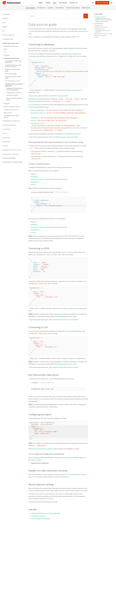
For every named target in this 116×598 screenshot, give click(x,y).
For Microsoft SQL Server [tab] (61, 192)
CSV (5, 52)
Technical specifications (73, 8)
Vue (4, 31)
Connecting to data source (11, 43)
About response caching (100, 35)
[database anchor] (55, 44)
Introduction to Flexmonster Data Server (13, 61)
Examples (50, 8)
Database (7, 55)
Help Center (63, 3)
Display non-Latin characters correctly (103, 33)
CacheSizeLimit (43, 498)
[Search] (85, 16)
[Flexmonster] (12, 2)
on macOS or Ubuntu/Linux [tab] (47, 382)
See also (96, 37)
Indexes (44, 56)
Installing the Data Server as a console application (14, 89)
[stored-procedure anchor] (51, 164)
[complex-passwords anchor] (84, 142)
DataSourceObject (36, 460)
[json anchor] (50, 248)
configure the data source (72, 90)
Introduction (6, 14)
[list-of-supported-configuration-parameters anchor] (65, 454)
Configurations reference (13, 92)
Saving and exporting (9, 125)
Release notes (86, 8)
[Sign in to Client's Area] (111, 2)
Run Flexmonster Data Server (64, 137)
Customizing (6, 129)
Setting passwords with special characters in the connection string (103, 19)
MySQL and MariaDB (37, 110)
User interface (59, 8)
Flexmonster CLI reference (11, 154)
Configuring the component (11, 121)
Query (30, 96)
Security (5, 146)
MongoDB (7, 103)
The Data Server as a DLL (12, 81)
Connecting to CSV (98, 25)
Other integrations (8, 35)
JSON (5, 49)
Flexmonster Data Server (11, 58)
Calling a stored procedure (101, 21)
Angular (5, 27)
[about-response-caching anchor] (54, 484)
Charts (5, 133)
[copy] (86, 61)
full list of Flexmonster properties (43, 449)
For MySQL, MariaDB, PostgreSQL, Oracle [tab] (42, 192)
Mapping (59, 316)
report (45, 418)
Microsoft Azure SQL (37, 123)
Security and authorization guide (13, 77)
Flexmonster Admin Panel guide (12, 70)
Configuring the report (99, 29)
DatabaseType (76, 54)
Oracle (33, 120)
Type (70, 54)
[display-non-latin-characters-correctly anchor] (68, 470)
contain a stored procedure (60, 96)
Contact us (73, 3)
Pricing (48, 3)
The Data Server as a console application (14, 85)
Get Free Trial (101, 3)
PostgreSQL (34, 118)
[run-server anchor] (60, 374)
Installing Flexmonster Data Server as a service (13, 65)
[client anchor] (53, 414)
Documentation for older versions (13, 162)
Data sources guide (10, 74)
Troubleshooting (8, 39)
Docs (54, 3)
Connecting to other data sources (11, 116)
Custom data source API (11, 110)
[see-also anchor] (38, 509)
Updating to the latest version (12, 150)
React (4, 22)
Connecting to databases (100, 17)
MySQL (33, 174)
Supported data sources (11, 46)
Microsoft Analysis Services (12, 106)
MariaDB (33, 177)
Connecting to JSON (98, 23)
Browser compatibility (9, 158)
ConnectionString (33, 56)
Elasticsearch (8, 113)
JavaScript (6, 18)
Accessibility (6, 141)
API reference (41, 8)
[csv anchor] (49, 327)
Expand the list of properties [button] (40, 463)
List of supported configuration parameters (102, 31)
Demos (41, 3)
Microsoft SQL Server (37, 113)
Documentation (30, 8)
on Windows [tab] (34, 382)
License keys (6, 137)
